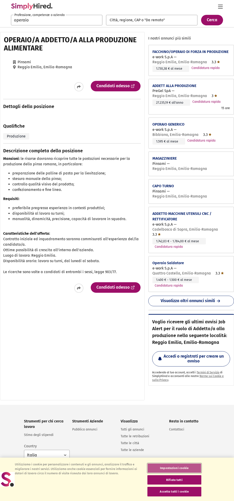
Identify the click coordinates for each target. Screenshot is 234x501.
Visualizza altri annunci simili (188, 300)
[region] (117, 479)
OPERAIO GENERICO (168, 124)
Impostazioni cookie (174, 468)
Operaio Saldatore (168, 263)
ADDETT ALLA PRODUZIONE (174, 86)
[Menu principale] (220, 6)
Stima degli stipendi (38, 435)
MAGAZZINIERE (164, 158)
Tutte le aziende (132, 450)
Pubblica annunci (84, 429)
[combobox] (56, 20)
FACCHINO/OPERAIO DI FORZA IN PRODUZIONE (190, 52)
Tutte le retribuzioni (135, 436)
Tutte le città (130, 443)
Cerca (212, 19)
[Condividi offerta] (78, 86)
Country (30, 446)
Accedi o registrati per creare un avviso (194, 359)
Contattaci (176, 429)
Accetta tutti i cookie (174, 491)
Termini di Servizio (208, 372)
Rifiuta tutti (174, 480)
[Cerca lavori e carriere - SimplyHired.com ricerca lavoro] (32, 6)
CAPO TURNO (163, 186)
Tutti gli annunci (132, 429)
